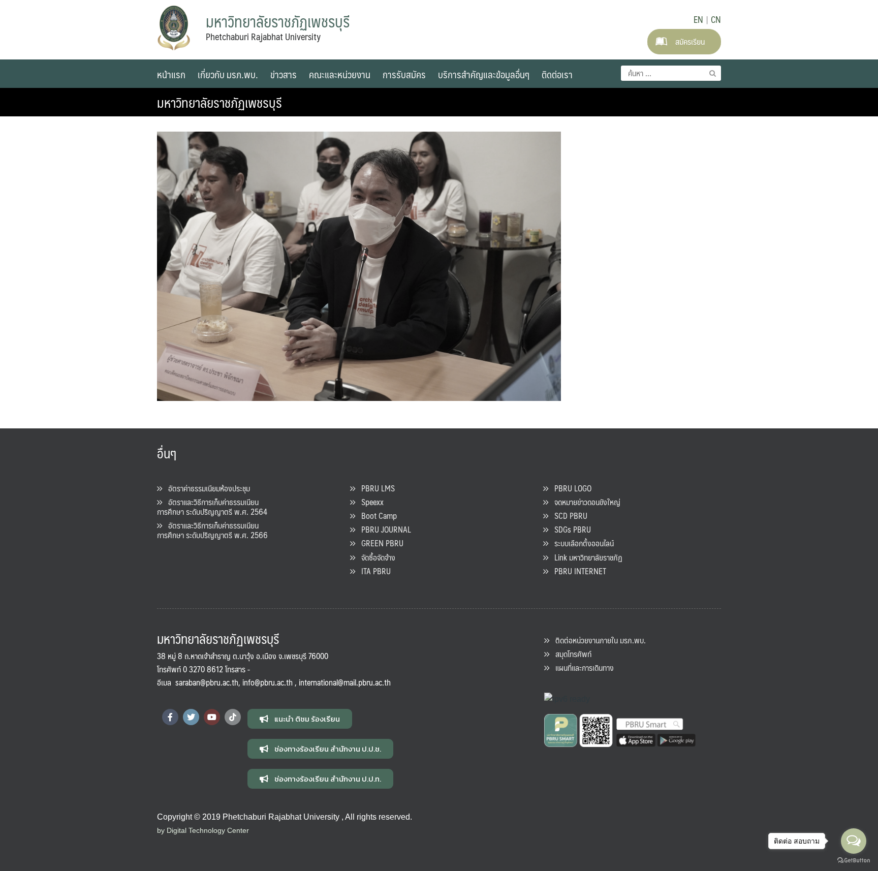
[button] (299, 719)
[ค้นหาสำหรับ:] (671, 73)
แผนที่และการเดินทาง (581, 667)
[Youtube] (212, 717)
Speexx (369, 502)
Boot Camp (376, 515)
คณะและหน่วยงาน (339, 74)
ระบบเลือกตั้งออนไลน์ (581, 543)
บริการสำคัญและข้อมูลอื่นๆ (483, 74)
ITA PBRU (373, 571)
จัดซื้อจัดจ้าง (375, 557)
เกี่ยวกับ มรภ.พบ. (228, 74)
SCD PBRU (567, 515)
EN (698, 19)
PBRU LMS (375, 488)
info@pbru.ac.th (267, 682)
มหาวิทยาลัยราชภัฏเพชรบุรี (219, 102)
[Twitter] (191, 717)
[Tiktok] (233, 717)
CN (716, 19)
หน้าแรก (171, 74)
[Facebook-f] (170, 717)
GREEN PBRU (379, 543)
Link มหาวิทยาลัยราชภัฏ (585, 557)
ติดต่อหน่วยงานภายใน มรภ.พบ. (597, 640)
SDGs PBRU (569, 529)
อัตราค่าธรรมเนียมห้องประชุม (206, 488)
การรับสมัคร (404, 74)
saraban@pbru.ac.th (206, 682)
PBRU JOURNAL (383, 529)
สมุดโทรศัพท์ (570, 654)
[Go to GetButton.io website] (853, 860)
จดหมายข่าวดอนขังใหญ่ (584, 502)
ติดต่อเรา (557, 74)
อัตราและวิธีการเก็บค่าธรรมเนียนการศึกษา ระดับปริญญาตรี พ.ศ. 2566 (212, 530)
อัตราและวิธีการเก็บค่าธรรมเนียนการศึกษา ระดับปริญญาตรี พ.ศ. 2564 (212, 506)
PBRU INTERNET (577, 571)
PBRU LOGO (569, 488)
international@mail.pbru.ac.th (345, 682)
